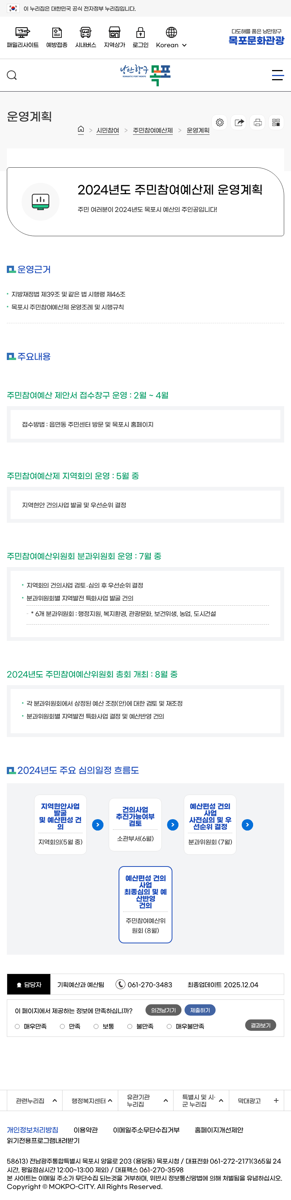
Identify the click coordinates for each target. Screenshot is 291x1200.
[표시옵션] (219, 122)
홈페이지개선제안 (219, 1129)
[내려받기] (257, 122)
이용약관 (86, 1129)
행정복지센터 (94, 1099)
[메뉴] (278, 75)
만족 (74, 1026)
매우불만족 (190, 1026)
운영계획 (198, 130)
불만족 (144, 1026)
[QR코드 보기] (276, 122)
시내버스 (85, 44)
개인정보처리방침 (32, 1129)
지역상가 (114, 44)
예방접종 (56, 44)
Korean (167, 44)
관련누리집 (39, 1099)
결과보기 (261, 1025)
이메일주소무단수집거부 (146, 1129)
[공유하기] (238, 122)
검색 (12, 75)
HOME (81, 130)
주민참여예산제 (153, 130)
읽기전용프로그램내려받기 (43, 1140)
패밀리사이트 (23, 44)
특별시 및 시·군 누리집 (205, 1100)
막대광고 (249, 1100)
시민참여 (107, 130)
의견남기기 (163, 1010)
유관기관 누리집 (150, 1100)
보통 (108, 1026)
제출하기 (200, 1010)
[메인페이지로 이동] (145, 67)
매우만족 (35, 1026)
